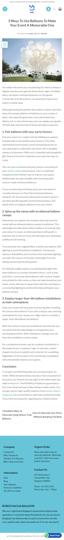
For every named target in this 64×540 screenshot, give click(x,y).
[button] (5, 9)
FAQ (6, 478)
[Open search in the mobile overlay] (54, 9)
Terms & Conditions (13, 487)
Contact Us (9, 452)
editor (44, 34)
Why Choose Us (11, 455)
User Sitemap (10, 484)
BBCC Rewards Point (13, 462)
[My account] (48, 9)
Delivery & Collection (14, 458)
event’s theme (14, 170)
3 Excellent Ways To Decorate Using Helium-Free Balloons (17, 414)
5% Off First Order (12, 491)
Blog (6, 481)
